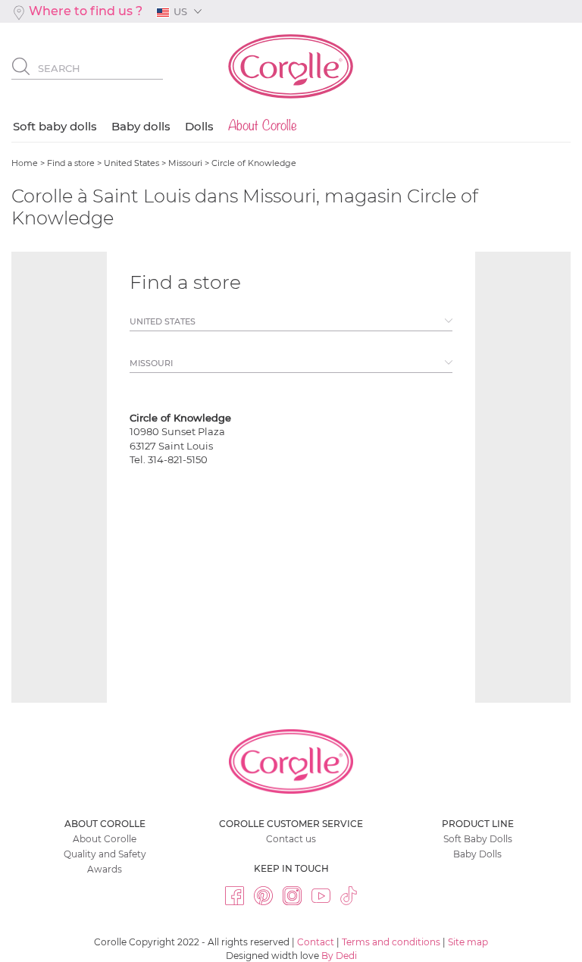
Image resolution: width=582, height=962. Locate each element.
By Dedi (339, 955)
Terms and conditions (391, 942)
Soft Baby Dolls (477, 838)
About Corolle (104, 838)
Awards (104, 869)
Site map (468, 942)
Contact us (291, 838)
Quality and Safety (105, 854)
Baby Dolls (477, 854)
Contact (315, 942)
